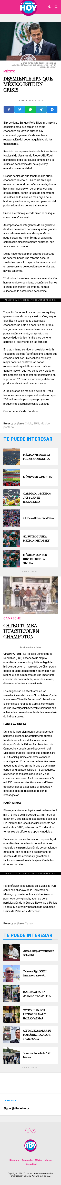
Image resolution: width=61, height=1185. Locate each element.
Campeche (27, 1160)
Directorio (14, 1160)
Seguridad (31, 1164)
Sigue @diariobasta (16, 1108)
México (45, 423)
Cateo (29, 923)
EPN (36, 423)
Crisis (28, 423)
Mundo (48, 1160)
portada (8, 427)
